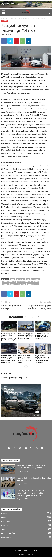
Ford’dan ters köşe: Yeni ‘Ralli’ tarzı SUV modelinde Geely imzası (32, 466)
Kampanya (5, 521)
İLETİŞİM (34, 550)
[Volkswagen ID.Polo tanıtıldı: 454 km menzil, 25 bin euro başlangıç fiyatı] (43, 326)
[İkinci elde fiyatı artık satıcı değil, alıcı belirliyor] (8, 482)
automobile (20, 279)
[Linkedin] (28, 41)
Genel (3, 518)
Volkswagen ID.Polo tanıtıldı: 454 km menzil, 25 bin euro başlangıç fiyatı (42, 335)
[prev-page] (24, 366)
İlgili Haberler (16, 317)
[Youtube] (42, 448)
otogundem (35, 279)
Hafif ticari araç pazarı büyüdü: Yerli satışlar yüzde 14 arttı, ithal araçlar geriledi (25, 336)
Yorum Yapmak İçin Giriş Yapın (14, 378)
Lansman (4, 525)
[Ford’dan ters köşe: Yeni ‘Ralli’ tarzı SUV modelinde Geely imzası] (8, 469)
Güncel (12, 18)
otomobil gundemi (9, 282)
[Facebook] (4, 41)
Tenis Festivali (20, 284)
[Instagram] (21, 448)
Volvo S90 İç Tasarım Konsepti (11, 307)
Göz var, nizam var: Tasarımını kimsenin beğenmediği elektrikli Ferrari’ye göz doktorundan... (31, 493)
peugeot (36, 282)
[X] (10, 41)
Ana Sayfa (4, 18)
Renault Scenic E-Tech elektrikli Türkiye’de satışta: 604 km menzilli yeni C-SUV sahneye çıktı (8, 359)
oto (28, 279)
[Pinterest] (16, 41)
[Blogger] (10, 448)
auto (12, 279)
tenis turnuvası (32, 284)
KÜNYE (26, 550)
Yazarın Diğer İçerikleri (33, 317)
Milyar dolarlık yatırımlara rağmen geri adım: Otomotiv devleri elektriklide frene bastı (42, 359)
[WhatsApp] (22, 41)
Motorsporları (6, 537)
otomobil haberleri (24, 282)
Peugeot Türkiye (8, 284)
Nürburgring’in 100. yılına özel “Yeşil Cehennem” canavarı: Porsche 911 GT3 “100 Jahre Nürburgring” (8, 337)
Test (3, 529)
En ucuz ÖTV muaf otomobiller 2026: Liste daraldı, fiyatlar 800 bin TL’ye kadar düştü (25, 359)
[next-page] (27, 366)
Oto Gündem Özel (8, 533)
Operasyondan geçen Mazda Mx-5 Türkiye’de (39, 307)
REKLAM (18, 550)
